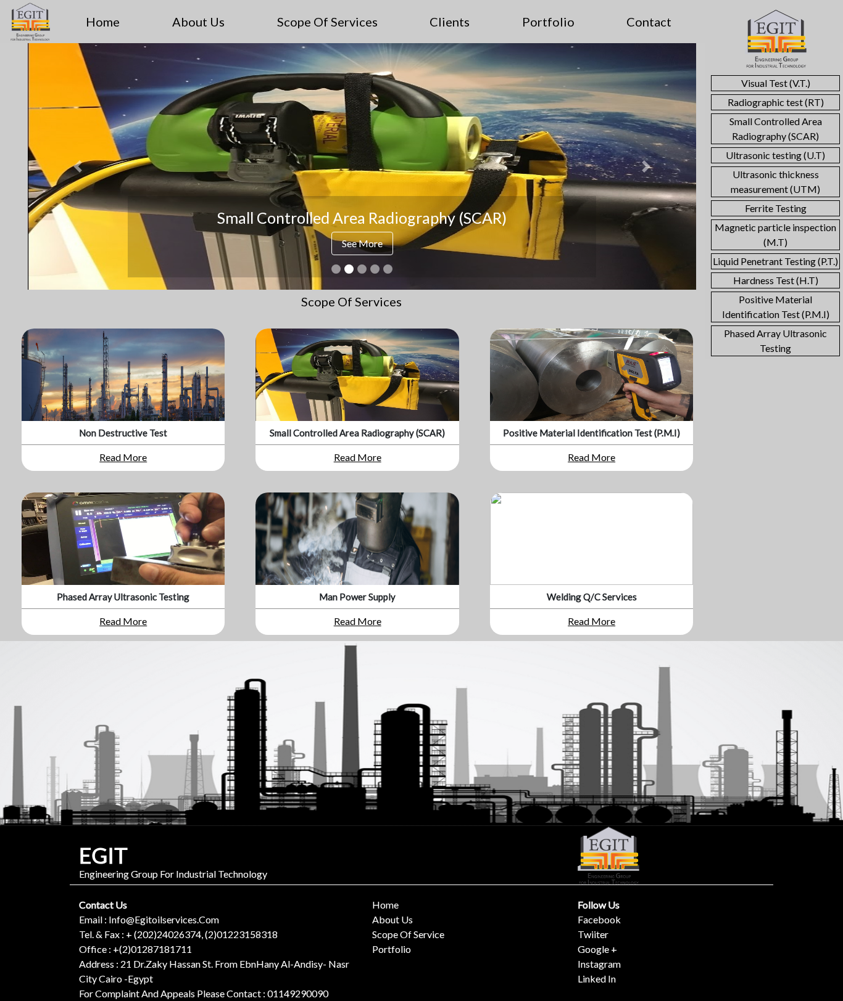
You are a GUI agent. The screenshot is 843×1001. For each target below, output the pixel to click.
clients (450, 21)
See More (362, 243)
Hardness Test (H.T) (775, 280)
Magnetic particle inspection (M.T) (775, 234)
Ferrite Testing (776, 208)
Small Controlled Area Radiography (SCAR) (775, 128)
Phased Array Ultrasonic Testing (775, 340)
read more (123, 457)
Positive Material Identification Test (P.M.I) (775, 306)
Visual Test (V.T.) (775, 83)
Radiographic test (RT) (776, 102)
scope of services (327, 21)
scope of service (408, 934)
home (103, 21)
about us (198, 21)
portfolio (548, 21)
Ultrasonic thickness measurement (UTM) (775, 181)
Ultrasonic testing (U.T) (775, 155)
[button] (78, 166)
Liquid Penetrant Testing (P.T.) (775, 261)
